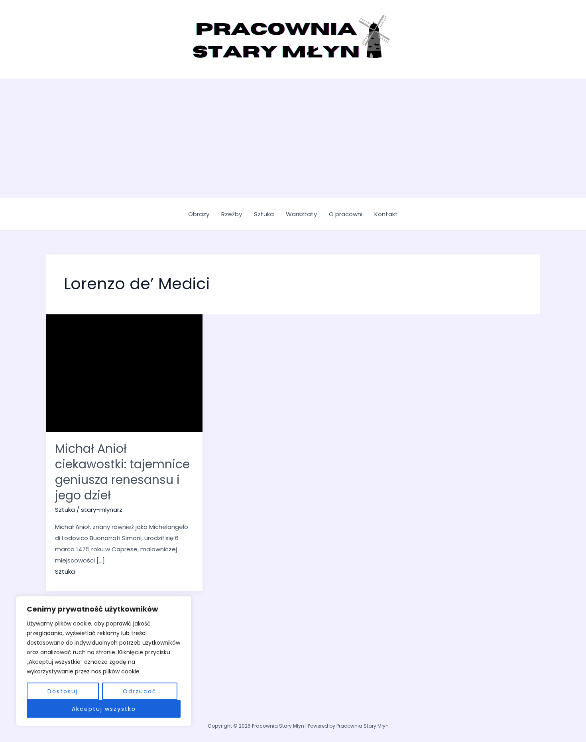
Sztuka (264, 214)
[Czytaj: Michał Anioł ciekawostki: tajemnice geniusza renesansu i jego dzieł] (124, 373)
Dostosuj (62, 691)
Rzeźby (231, 214)
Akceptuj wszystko (104, 709)
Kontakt (386, 214)
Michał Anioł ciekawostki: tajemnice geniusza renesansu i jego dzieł (122, 472)
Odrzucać (140, 691)
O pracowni (345, 214)
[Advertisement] (293, 138)
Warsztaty (301, 214)
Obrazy (198, 214)
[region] (103, 661)
